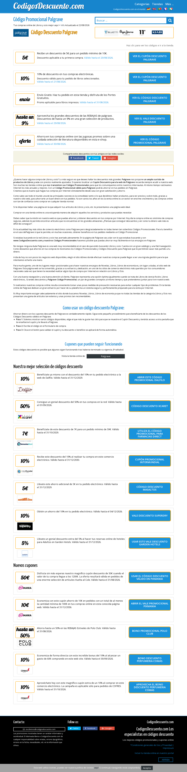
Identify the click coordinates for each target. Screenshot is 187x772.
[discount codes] (154, 8)
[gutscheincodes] (148, 8)
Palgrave (105, 356)
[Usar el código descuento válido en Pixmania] (25, 588)
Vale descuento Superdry (150, 515)
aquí (96, 767)
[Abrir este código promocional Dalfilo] (25, 389)
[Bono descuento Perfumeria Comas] (25, 670)
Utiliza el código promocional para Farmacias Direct (149, 433)
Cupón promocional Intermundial (149, 461)
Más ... (169, 4)
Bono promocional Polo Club (149, 632)
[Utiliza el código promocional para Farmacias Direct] (25, 444)
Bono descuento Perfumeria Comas (149, 659)
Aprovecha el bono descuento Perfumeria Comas (150, 687)
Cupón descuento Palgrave (154, 57)
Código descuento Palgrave (154, 99)
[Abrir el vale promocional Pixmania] (25, 615)
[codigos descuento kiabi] (157, 32)
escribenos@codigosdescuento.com (40, 729)
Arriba (166, 759)
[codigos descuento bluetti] (111, 32)
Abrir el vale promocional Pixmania (149, 605)
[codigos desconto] (159, 8)
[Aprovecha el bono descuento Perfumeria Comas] (25, 698)
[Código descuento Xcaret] (25, 417)
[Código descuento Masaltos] (25, 499)
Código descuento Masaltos (149, 488)
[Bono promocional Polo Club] (25, 643)
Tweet (95, 157)
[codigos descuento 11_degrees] (142, 32)
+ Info (62, 25)
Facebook (78, 157)
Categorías (142, 4)
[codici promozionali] (171, 8)
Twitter (75, 728)
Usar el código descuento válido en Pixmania (149, 577)
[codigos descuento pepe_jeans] (127, 32)
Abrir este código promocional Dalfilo (149, 379)
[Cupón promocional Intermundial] (25, 471)
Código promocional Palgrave (149, 141)
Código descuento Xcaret (149, 406)
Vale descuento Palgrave (154, 120)
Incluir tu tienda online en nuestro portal (154, 753)
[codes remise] (165, 8)
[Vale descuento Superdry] (25, 526)
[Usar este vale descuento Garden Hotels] (25, 554)
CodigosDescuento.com (48, 5)
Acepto (147, 767)
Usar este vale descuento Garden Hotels (150, 543)
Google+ (111, 157)
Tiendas (157, 4)
